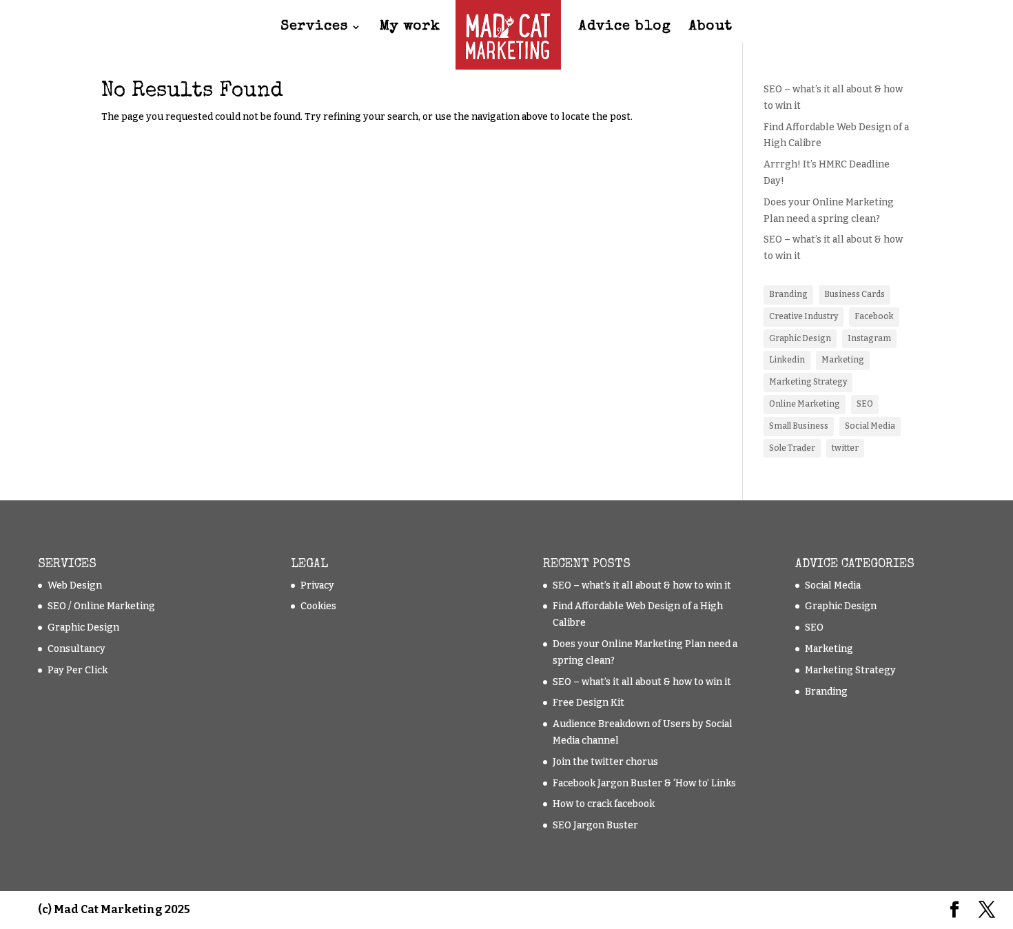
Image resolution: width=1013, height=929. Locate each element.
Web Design (75, 585)
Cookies (318, 606)
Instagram (869, 338)
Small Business (798, 426)
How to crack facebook (604, 804)
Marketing (842, 360)
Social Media (870, 426)
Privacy (317, 585)
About (711, 28)
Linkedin (787, 360)
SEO (865, 404)
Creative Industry (803, 316)
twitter (845, 448)
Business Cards (854, 294)
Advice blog (625, 28)
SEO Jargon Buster (595, 825)
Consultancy (76, 649)
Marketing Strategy (808, 382)
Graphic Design (800, 338)
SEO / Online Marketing (101, 606)
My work (410, 28)
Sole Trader (792, 448)
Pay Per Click (78, 670)
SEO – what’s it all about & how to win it (642, 585)
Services (314, 28)
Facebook (874, 316)
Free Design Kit (588, 702)
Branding (788, 294)
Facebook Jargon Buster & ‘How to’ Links (644, 783)
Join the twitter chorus (605, 762)
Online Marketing (804, 404)
